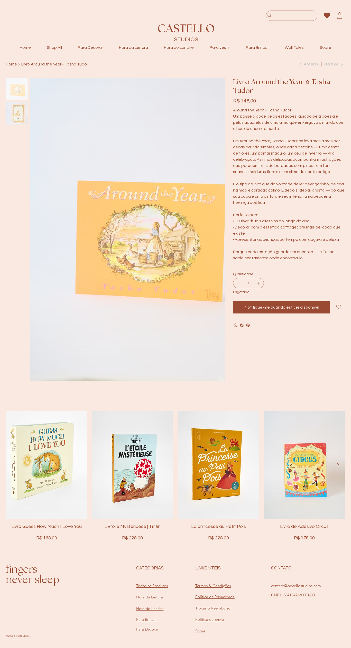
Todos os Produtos (152, 542)
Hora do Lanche (149, 565)
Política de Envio (209, 575)
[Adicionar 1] (259, 283)
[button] (339, 15)
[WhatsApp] (235, 325)
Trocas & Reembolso (212, 564)
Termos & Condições (213, 542)
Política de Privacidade (215, 553)
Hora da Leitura (149, 553)
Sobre (200, 587)
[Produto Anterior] (13, 421)
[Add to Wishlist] (339, 306)
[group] (175, 436)
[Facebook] (241, 325)
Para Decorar (147, 585)
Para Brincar (146, 575)
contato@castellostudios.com (296, 542)
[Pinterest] (248, 325)
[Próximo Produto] (338, 421)
